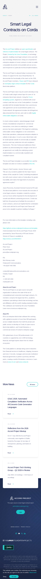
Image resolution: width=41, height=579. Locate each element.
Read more (32, 572)
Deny (4, 576)
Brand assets (15, 526)
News (10, 15)
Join (20, 512)
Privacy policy (25, 526)
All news (35, 15)
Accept (14, 576)
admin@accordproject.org (20, 506)
